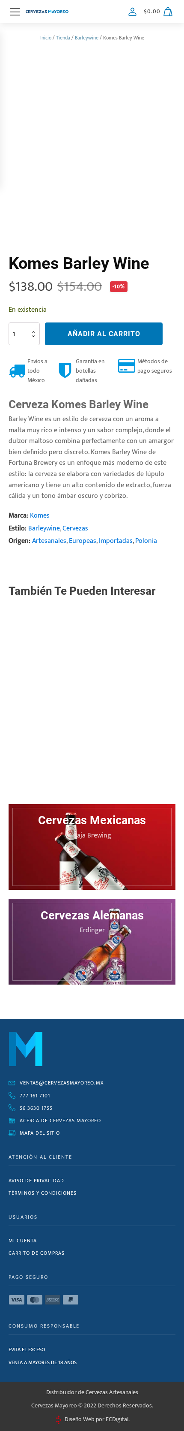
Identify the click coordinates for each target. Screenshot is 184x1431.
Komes (40, 515)
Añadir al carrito (104, 334)
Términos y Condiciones (43, 1193)
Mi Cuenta (23, 1240)
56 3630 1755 (36, 1108)
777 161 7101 (35, 1095)
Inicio (45, 37)
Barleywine (86, 37)
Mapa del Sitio (40, 1133)
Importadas (116, 541)
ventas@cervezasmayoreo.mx (62, 1083)
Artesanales (49, 541)
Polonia (146, 541)
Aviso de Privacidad (36, 1180)
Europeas (82, 541)
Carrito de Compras (37, 1253)
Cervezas (75, 528)
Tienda (63, 37)
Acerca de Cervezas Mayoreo (60, 1120)
